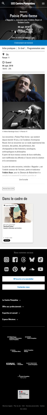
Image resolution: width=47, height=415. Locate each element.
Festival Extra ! (30, 37)
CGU (23, 406)
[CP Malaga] (30, 352)
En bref (21, 48)
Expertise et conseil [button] (10, 313)
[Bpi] (16, 339)
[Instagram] (6, 260)
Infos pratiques (8, 48)
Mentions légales (8, 406)
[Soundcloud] (32, 270)
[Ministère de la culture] (23, 394)
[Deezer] (23, 270)
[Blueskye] (32, 260)
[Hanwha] (23, 379)
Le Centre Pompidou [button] (10, 300)
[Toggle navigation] (43, 3)
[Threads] (23, 260)
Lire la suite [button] (23, 179)
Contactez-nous (23, 287)
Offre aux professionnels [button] (12, 306)
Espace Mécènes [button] (9, 319)
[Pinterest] (15, 270)
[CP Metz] (17, 352)
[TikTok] (40, 260)
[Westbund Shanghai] (33, 365)
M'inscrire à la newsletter (23, 279)
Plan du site (17, 406)
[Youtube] (40, 270)
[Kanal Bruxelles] (16, 365)
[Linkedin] (6, 270)
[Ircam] (32, 339)
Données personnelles (32, 406)
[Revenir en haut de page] (42, 410)
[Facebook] (15, 260)
